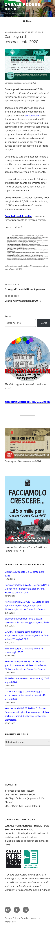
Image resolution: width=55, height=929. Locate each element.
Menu (29, 21)
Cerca (8, 316)
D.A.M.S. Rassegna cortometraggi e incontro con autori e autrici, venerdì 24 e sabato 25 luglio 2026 (27, 635)
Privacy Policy (11, 918)
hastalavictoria (33, 32)
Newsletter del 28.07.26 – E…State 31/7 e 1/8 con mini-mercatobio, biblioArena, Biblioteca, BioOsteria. (27, 589)
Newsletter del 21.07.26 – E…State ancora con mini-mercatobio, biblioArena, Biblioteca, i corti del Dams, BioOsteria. (27, 605)
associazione (32, 115)
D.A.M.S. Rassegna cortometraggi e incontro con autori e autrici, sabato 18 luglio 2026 (25, 695)
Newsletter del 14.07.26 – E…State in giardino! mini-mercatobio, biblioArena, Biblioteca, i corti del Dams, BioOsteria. (26, 665)
